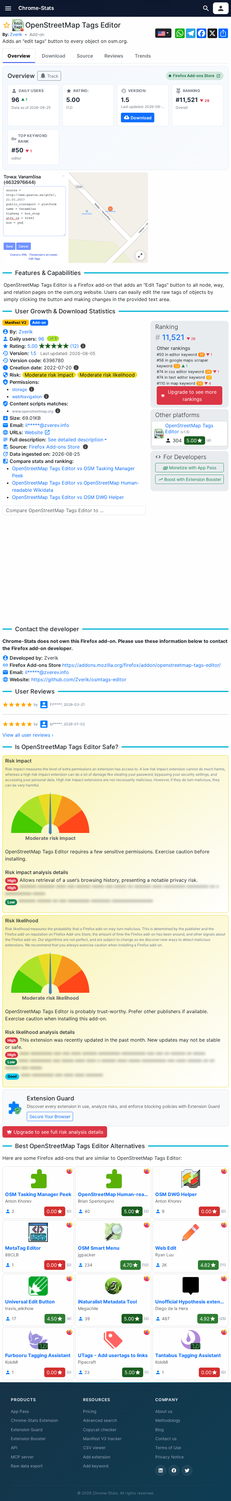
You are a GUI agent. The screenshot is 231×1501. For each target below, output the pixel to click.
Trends (143, 56)
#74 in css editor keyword (184, 371)
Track (52, 76)
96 (42, 339)
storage (19, 389)
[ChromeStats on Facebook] (173, 1470)
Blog (159, 1429)
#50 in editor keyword (180, 354)
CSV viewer (94, 1447)
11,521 (179, 337)
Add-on (36, 34)
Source (85, 56)
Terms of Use (168, 1447)
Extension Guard (26, 1429)
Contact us (166, 1438)
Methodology (167, 1420)
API (14, 1447)
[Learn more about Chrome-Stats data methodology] (85, 447)
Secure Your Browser (49, 1116)
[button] (8, 8)
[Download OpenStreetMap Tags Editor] (142, 105)
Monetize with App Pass (192, 467)
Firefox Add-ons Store (193, 75)
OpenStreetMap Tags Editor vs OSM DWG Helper (68, 497)
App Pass (20, 1411)
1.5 (33, 353)
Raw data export (27, 1466)
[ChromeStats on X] (187, 1470)
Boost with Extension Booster (192, 479)
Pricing (89, 1411)
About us (163, 1411)
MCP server (22, 1457)
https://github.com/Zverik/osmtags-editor (78, 679)
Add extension (96, 1457)
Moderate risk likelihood (107, 375)
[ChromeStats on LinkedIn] (160, 1470)
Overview (19, 56)
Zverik (16, 34)
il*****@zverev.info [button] (47, 425)
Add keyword (95, 1466)
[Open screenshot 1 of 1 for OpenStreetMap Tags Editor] (75, 217)
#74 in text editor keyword (184, 377)
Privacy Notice (169, 1457)
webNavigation (27, 396)
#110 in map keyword (179, 383)
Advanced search (100, 1420)
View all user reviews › (28, 735)
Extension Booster (28, 1438)
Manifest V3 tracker (102, 1438)
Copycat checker (99, 1429)
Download (53, 56)
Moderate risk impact (49, 375)
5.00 (53, 346)
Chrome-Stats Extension (34, 1420)
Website (34, 432)
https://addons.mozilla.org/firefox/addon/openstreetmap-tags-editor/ (141, 665)
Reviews (113, 56)
